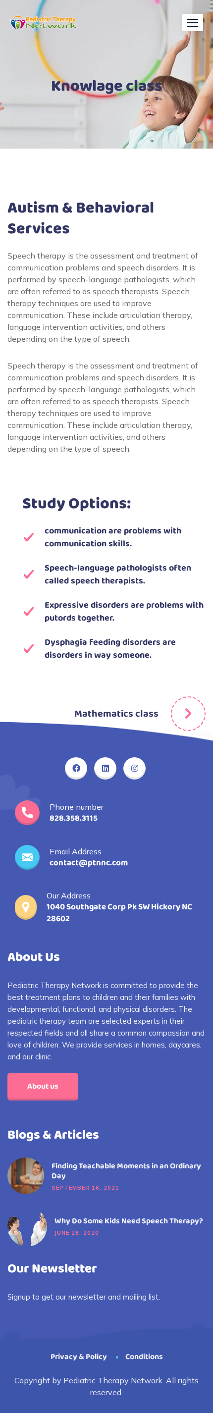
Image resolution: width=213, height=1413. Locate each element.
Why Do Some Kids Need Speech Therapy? (128, 1221)
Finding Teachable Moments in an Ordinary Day (126, 1171)
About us (42, 1086)
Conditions (144, 1357)
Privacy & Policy (79, 1357)
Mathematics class (116, 714)
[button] (192, 22)
